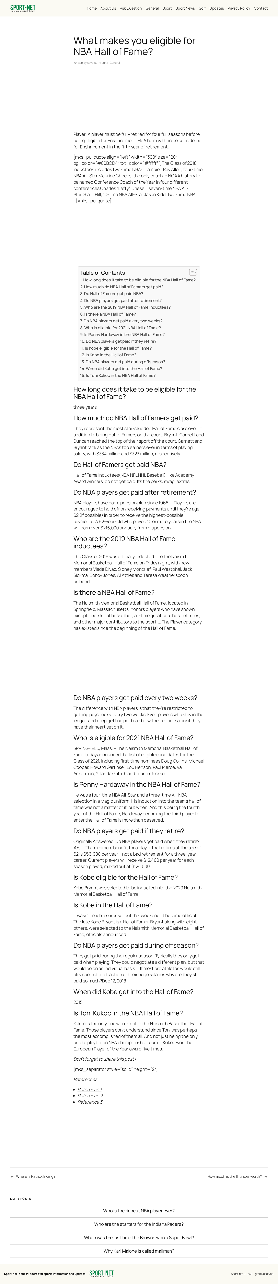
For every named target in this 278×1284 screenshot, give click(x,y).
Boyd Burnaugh (96, 63)
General (115, 63)
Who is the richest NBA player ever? (139, 1210)
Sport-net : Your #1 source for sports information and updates (44, 1274)
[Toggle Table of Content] (191, 272)
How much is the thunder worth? (235, 1176)
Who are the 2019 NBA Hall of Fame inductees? (127, 307)
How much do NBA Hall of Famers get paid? (123, 287)
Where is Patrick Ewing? (35, 1176)
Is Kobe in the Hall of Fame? (111, 355)
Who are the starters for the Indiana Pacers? (139, 1224)
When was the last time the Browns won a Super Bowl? (139, 1237)
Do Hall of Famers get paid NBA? (113, 293)
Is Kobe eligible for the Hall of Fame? (118, 348)
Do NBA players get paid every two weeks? (123, 321)
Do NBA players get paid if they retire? (121, 341)
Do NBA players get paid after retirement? (123, 300)
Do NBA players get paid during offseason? (125, 361)
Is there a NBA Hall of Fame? (110, 314)
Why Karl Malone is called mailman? (139, 1251)
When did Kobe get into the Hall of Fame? (124, 368)
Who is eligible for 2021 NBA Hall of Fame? (122, 327)
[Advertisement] (139, 98)
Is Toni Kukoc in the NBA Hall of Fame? (120, 375)
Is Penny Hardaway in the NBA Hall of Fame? (124, 334)
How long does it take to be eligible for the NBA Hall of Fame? (139, 280)
